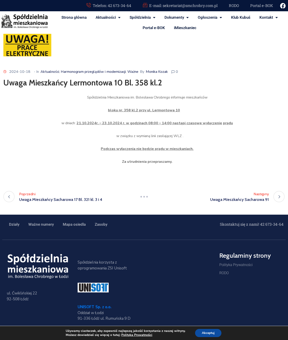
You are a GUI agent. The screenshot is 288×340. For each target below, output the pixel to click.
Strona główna (74, 17)
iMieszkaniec (185, 27)
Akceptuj (208, 333)
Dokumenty (174, 17)
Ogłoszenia (207, 17)
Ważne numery (41, 224)
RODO (224, 273)
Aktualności (106, 17)
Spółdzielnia (140, 17)
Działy (14, 224)
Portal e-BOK (154, 27)
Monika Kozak (157, 71)
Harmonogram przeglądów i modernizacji (93, 71)
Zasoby (101, 224)
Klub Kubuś (240, 17)
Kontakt (266, 17)
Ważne (132, 71)
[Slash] (144, 196)
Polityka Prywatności (236, 265)
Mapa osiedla (74, 224)
